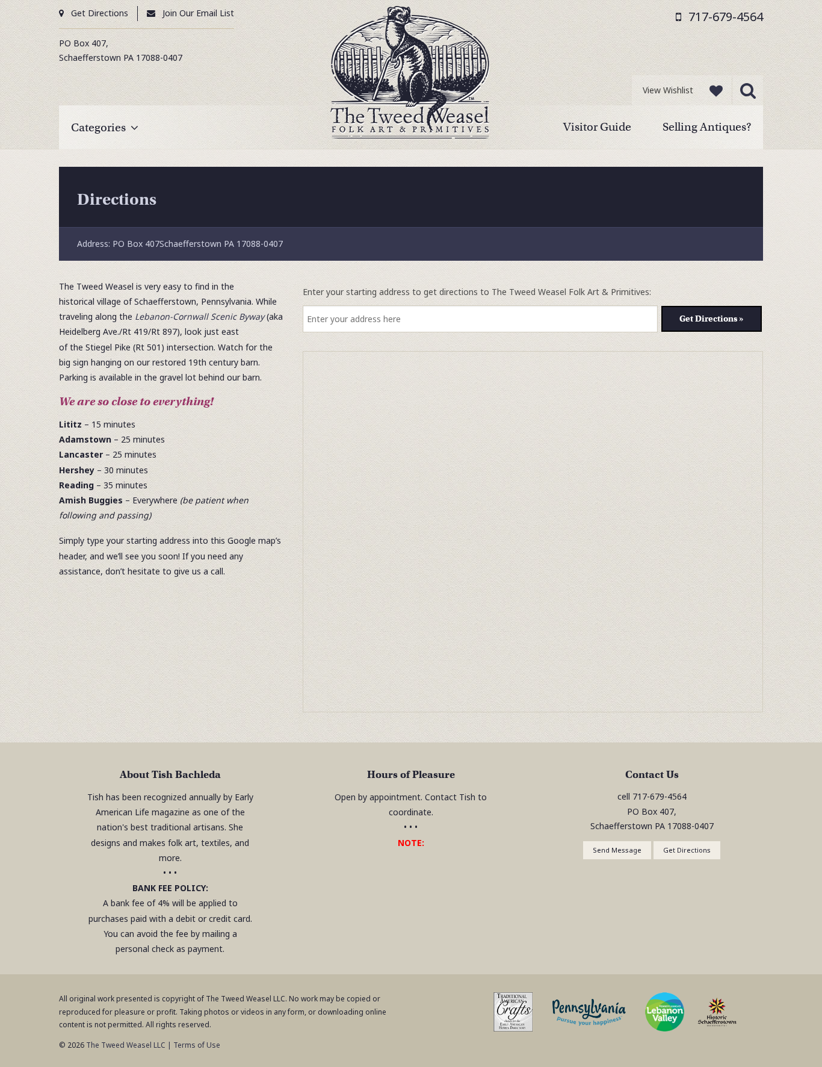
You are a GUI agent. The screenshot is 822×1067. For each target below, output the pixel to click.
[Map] (533, 532)
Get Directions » (711, 318)
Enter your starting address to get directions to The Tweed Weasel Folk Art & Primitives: (477, 292)
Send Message (617, 849)
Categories (98, 127)
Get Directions (99, 13)
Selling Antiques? (707, 127)
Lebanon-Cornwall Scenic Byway (199, 316)
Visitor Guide (597, 127)
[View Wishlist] (716, 90)
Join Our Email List (198, 13)
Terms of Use (196, 1045)
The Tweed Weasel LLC (124, 1045)
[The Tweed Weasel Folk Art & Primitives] (410, 75)
